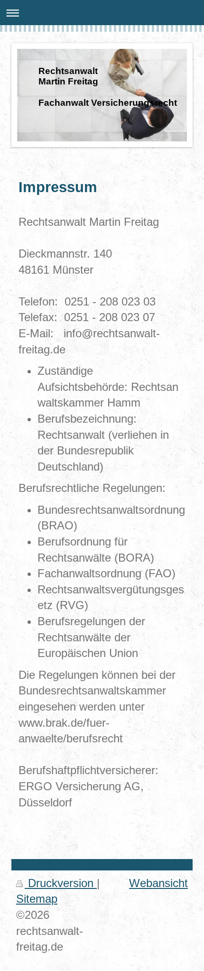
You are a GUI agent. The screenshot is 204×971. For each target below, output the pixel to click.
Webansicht (158, 883)
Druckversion (61, 883)
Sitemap (36, 898)
